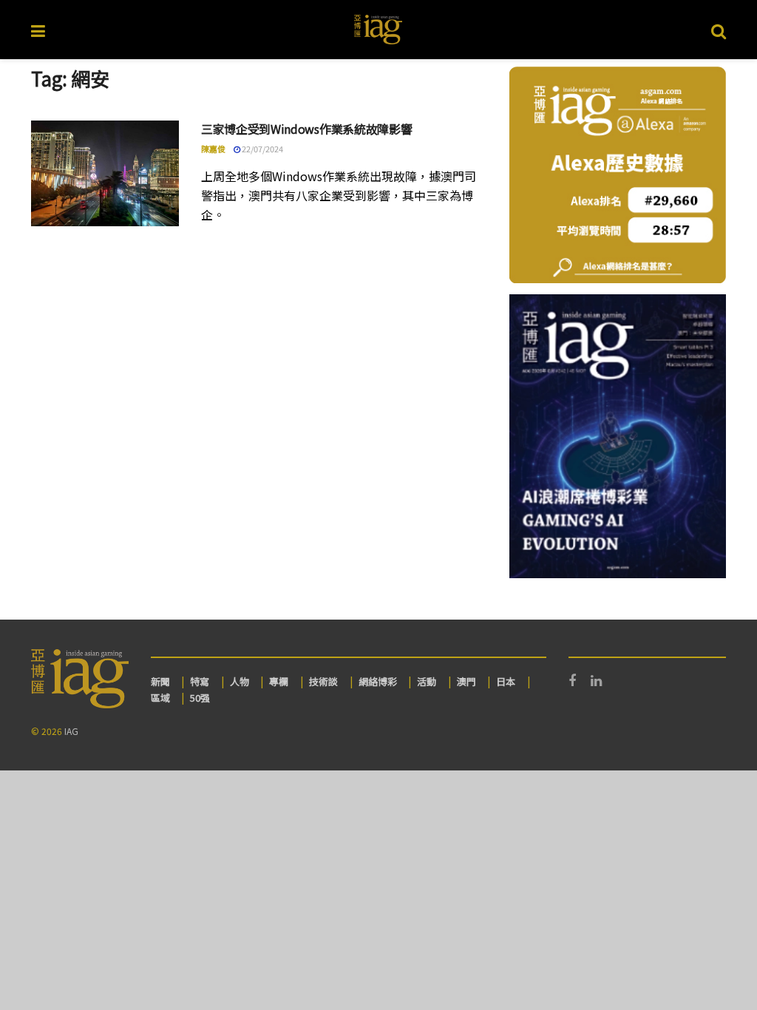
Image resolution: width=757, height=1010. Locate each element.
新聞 (160, 681)
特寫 (199, 681)
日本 (505, 681)
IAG (71, 731)
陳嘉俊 (213, 149)
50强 (200, 698)
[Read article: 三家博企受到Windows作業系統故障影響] (105, 173)
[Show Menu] (38, 29)
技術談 (323, 681)
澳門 (466, 681)
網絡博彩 (378, 681)
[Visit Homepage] (378, 29)
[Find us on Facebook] (572, 681)
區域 (160, 698)
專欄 (278, 681)
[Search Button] (718, 29)
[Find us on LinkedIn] (596, 681)
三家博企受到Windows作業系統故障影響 (306, 129)
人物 (239, 681)
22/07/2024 (261, 149)
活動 (426, 681)
